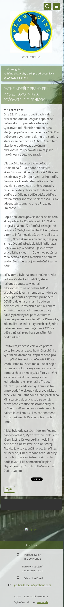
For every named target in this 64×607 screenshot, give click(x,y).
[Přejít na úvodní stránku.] (31, 27)
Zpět (9, 489)
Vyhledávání (47, 6)
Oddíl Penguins (13, 69)
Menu (56, 6)
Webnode (42, 602)
